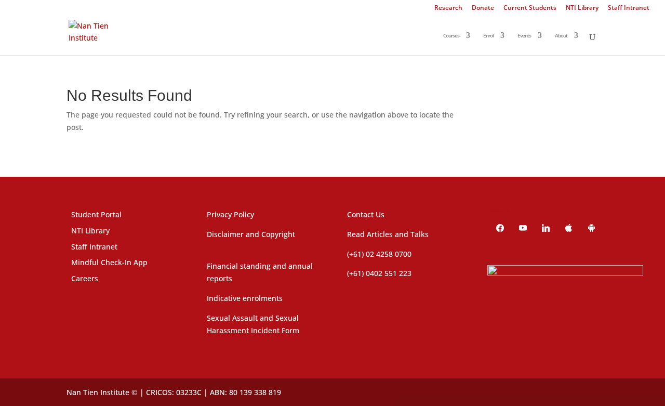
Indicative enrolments (245, 298)
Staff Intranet (628, 8)
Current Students (529, 8)
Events (524, 36)
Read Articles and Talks (388, 234)
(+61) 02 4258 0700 (379, 254)
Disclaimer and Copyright (251, 234)
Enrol (488, 36)
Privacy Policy (230, 214)
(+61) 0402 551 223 (379, 273)
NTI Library (582, 8)
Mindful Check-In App (109, 262)
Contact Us (365, 214)
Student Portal (96, 214)
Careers (84, 278)
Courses (451, 36)
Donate (483, 8)
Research (448, 8)
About (561, 36)
